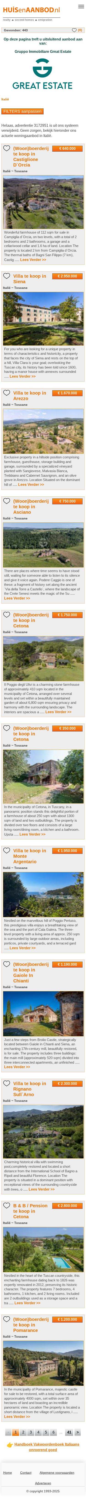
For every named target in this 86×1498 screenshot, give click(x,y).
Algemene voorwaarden (57, 1472)
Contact (25, 1472)
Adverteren (43, 1483)
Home (7, 1472)
